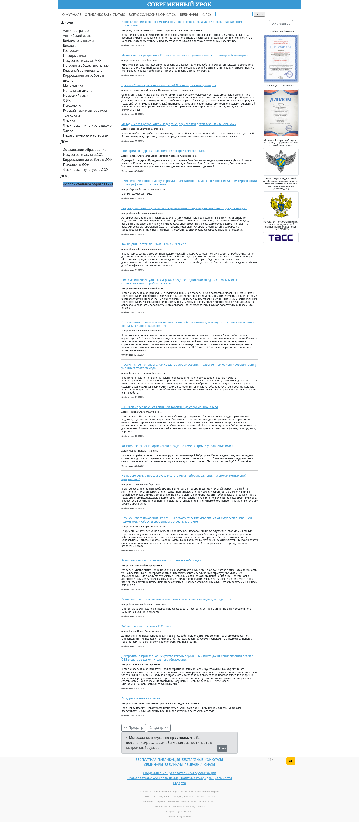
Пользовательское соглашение (153, 778)
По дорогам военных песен (140, 698)
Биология (71, 45)
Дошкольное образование (84, 149)
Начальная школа (77, 90)
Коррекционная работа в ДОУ (87, 159)
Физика (69, 120)
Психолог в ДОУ (76, 164)
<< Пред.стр (133, 727)
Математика (73, 85)
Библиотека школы (78, 40)
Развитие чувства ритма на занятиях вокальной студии (161, 560)
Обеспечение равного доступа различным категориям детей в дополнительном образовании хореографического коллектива (189, 182)
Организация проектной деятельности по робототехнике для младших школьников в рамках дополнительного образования (188, 324)
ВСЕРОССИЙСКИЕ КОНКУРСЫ (153, 14)
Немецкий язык (75, 95)
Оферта (179, 783)
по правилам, (177, 737)
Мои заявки (280, 24)
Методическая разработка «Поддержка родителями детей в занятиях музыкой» (178, 124)
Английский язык (77, 35)
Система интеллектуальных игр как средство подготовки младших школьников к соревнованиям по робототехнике (179, 281)
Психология (72, 105)
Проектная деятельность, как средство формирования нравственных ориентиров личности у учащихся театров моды (188, 366)
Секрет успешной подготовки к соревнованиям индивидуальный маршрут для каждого (184, 208)
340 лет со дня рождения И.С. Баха (146, 626)
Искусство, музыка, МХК (82, 60)
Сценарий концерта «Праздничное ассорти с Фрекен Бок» (163, 151)
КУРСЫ (207, 14)
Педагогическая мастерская (86, 135)
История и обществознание (86, 65)
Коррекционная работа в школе (83, 78)
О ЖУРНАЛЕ (71, 14)
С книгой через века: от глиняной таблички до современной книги (169, 407)
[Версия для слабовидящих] (290, 761)
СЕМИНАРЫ (153, 764)
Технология (72, 115)
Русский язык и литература (85, 110)
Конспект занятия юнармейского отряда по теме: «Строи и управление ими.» (177, 446)
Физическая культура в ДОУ (85, 169)
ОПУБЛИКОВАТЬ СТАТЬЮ (105, 14)
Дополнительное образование (88, 184)
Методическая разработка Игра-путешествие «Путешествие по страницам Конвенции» (184, 55)
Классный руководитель (82, 70)
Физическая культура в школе (87, 125)
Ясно (222, 748)
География (71, 50)
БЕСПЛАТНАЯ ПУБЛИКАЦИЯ (157, 759)
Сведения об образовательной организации (179, 773)
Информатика (74, 55)
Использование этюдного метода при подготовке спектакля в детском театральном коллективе (181, 23)
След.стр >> (158, 727)
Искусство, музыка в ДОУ (83, 154)
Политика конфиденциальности (206, 778)
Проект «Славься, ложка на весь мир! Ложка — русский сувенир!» (168, 85)
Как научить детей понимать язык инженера (153, 244)
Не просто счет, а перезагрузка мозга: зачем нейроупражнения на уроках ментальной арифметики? (184, 477)
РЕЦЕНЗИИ (193, 764)
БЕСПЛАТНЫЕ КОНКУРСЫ (202, 759)
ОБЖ (67, 100)
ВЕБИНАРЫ (189, 14)
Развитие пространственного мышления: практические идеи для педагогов (176, 599)
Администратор (76, 30)
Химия (68, 130)
